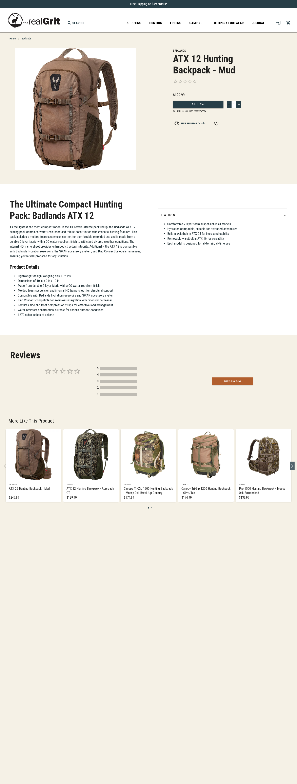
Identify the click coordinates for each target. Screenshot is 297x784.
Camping (195, 23)
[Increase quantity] (238, 104)
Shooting (134, 23)
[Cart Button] (288, 23)
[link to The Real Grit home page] (34, 20)
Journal (258, 23)
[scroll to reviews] (213, 81)
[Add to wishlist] (216, 123)
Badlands (26, 38)
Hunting (155, 23)
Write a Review (232, 381)
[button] (224, 215)
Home (12, 38)
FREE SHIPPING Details (193, 123)
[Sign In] (278, 23)
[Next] (292, 466)
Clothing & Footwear (227, 23)
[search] (69, 23)
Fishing (175, 23)
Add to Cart (198, 104)
